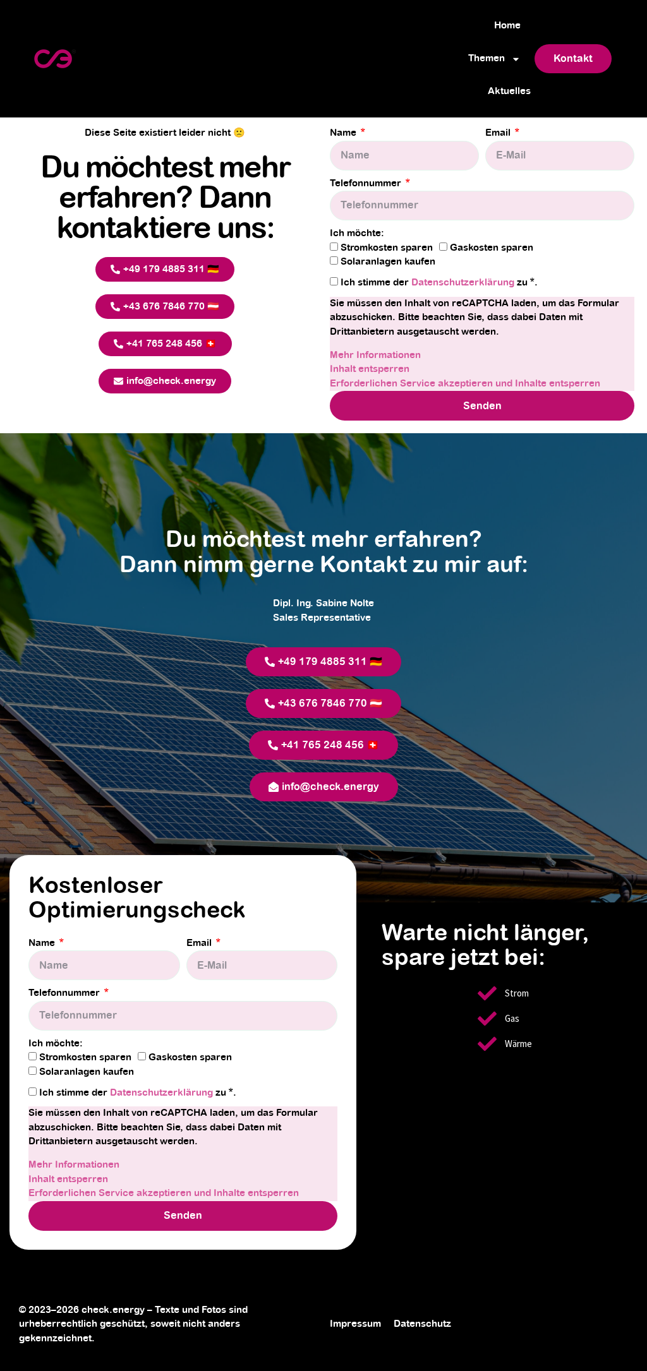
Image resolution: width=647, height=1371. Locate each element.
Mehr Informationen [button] (375, 355)
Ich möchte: (357, 233)
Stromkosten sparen (387, 248)
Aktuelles (509, 91)
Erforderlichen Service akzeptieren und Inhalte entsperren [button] (465, 383)
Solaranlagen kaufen (388, 261)
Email (499, 133)
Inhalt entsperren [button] (369, 369)
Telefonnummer (367, 183)
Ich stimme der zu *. (439, 282)
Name (344, 133)
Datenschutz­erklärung (464, 282)
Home (507, 25)
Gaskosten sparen (491, 248)
